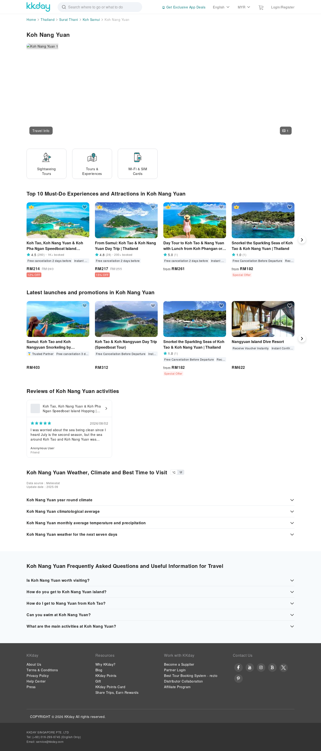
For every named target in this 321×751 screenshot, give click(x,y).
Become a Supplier (179, 664)
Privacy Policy (38, 675)
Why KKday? (105, 664)
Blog (98, 670)
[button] (41, 131)
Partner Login (175, 670)
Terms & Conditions (42, 670)
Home (31, 19)
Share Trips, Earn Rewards (117, 692)
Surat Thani (68, 19)
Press (31, 686)
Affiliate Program (177, 686)
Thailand (48, 19)
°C (174, 472)
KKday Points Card (110, 686)
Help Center (36, 681)
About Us (34, 664)
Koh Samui (91, 19)
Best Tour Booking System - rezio (190, 675)
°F (180, 472)
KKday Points (106, 675)
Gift (98, 681)
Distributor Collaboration (183, 681)
